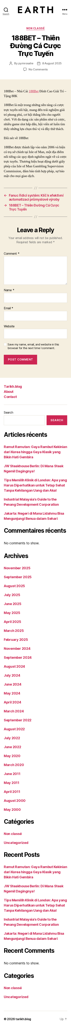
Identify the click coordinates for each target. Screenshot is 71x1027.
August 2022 (14, 729)
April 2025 (12, 622)
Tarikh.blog (13, 386)
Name (9, 290)
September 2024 (18, 657)
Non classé (35, 28)
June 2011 (12, 774)
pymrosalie (25, 63)
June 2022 (12, 747)
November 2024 (17, 649)
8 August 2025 (52, 63)
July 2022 (12, 738)
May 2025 (12, 613)
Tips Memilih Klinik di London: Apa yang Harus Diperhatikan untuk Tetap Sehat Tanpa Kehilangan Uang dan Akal (35, 485)
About (8, 392)
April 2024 (12, 702)
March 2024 (14, 711)
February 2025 (16, 640)
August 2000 (15, 801)
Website (9, 326)
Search (8, 412)
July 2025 (12, 595)
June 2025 (12, 604)
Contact (10, 397)
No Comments (38, 69)
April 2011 (12, 792)
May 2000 (12, 810)
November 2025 (17, 568)
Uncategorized (16, 843)
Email (8, 308)
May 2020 (12, 756)
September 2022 (17, 720)
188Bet (34, 91)
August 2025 (14, 586)
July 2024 (12, 675)
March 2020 (14, 765)
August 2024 (14, 666)
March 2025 (14, 631)
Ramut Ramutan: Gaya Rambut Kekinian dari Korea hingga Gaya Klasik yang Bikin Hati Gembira (35, 452)
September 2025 (18, 577)
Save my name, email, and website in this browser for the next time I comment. (33, 346)
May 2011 (11, 783)
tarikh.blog (23, 1019)
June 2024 (12, 684)
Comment (12, 253)
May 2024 (12, 693)
